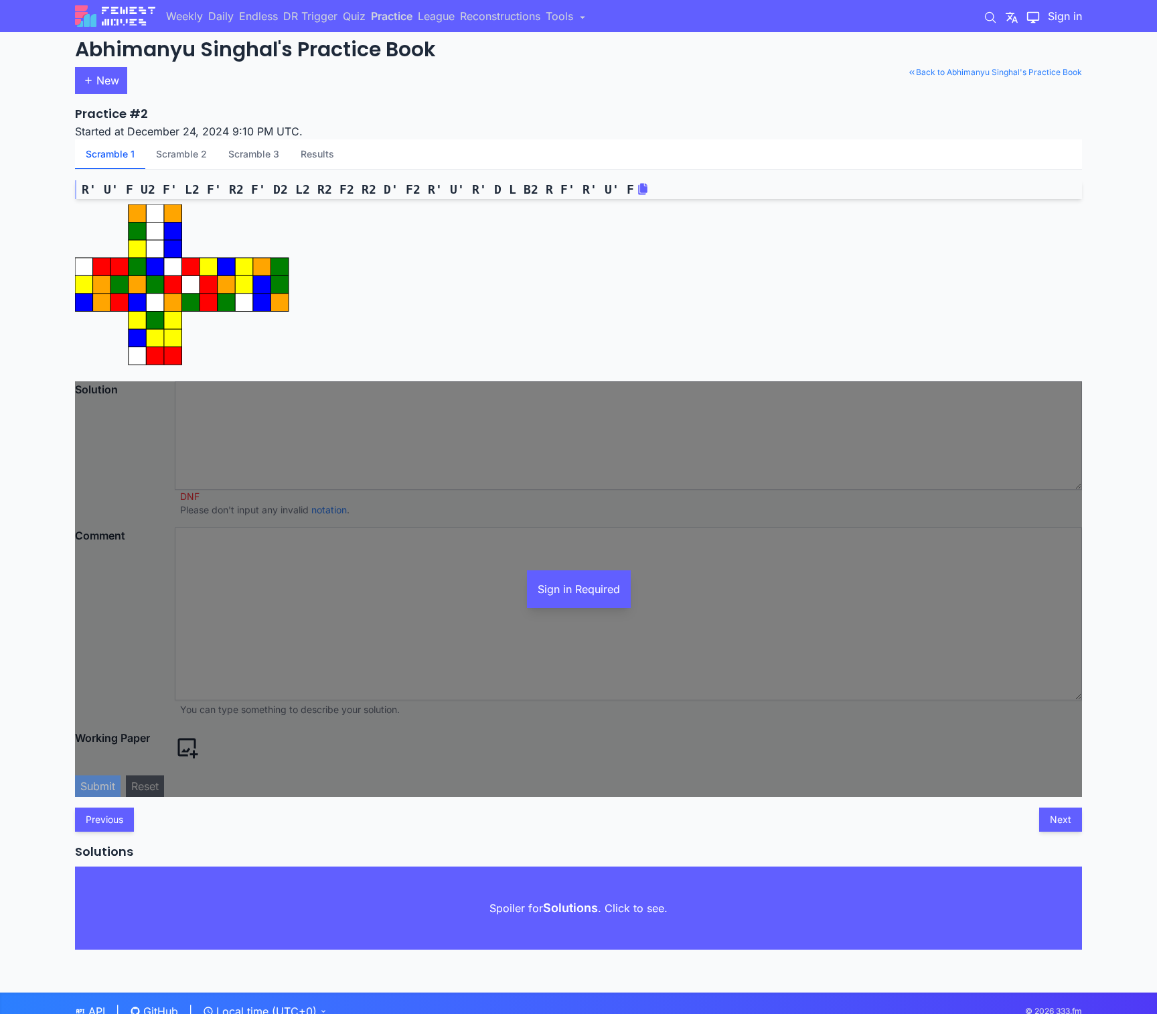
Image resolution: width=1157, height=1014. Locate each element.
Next (1060, 819)
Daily (221, 16)
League (436, 16)
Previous (104, 819)
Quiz (354, 16)
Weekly (184, 16)
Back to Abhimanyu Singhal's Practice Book (999, 72)
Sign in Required (579, 589)
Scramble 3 (253, 154)
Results (317, 154)
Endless (258, 16)
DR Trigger (310, 16)
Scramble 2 (181, 154)
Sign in (1065, 16)
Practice (391, 16)
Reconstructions (500, 16)
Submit (97, 786)
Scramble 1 (110, 154)
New (107, 80)
